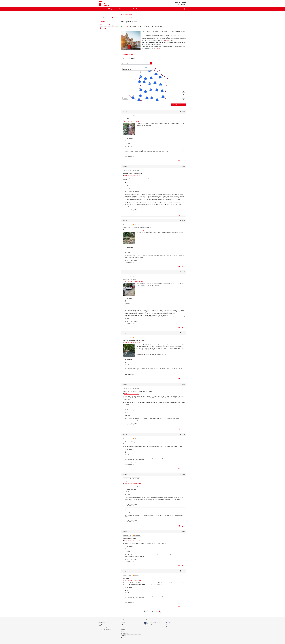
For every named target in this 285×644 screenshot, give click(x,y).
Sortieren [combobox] (131, 58)
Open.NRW (158, 624)
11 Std (183, 220)
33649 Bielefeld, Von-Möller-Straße (133, 444)
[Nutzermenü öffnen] (184, 9)
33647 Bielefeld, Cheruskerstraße (132, 580)
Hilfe (122, 625)
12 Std (183, 384)
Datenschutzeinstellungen (127, 640)
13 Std (183, 571)
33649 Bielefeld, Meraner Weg (131, 121)
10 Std (183, 111)
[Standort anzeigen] (183, 91)
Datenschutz (124, 631)
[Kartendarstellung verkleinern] (183, 97)
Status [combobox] (123, 58)
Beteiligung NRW (180, 2)
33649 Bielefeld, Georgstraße (131, 393)
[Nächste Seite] (159, 611)
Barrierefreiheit (124, 633)
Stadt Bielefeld (102, 622)
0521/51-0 (104, 627)
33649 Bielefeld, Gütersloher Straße (133, 483)
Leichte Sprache (124, 635)
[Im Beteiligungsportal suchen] (180, 9)
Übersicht (116, 18)
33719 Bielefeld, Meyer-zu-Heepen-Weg (134, 230)
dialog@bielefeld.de (106, 629)
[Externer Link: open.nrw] (146, 623)
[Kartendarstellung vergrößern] (183, 94)
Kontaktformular (124, 627)
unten (158, 48)
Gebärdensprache (125, 637)
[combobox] (136, 69)
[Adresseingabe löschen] (151, 69)
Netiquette (167, 40)
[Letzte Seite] (163, 611)
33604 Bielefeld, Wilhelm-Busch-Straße (134, 281)
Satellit (125, 98)
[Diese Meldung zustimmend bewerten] (179, 160)
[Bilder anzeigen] (129, 238)
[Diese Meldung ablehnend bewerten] (182, 160)
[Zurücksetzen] (149, 63)
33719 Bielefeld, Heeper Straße (132, 342)
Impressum (123, 629)
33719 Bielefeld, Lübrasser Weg (132, 175)
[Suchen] (151, 63)
